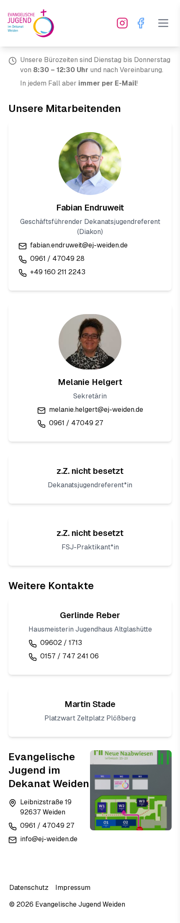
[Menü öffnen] (163, 23)
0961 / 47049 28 (57, 259)
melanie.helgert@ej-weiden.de (96, 409)
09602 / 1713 (61, 643)
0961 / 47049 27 (76, 423)
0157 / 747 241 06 (69, 656)
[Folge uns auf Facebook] (141, 23)
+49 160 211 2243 (57, 272)
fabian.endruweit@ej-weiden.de (79, 245)
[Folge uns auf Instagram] (122, 23)
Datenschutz (29, 888)
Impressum (72, 888)
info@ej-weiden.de (48, 839)
